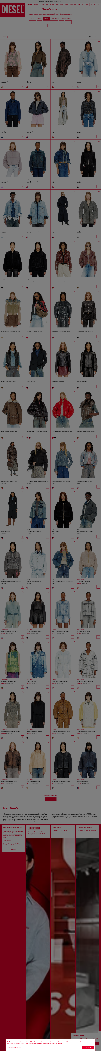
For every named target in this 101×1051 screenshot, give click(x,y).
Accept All (88, 1047)
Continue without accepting (14, 1047)
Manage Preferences (37, 1043)
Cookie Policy (61, 1043)
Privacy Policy (51, 1043)
